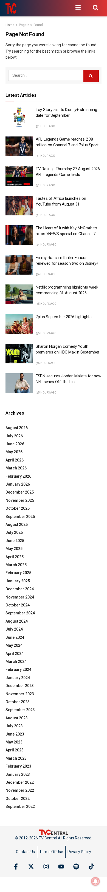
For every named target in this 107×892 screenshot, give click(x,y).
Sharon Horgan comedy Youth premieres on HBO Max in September (67, 349)
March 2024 (16, 661)
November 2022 (19, 790)
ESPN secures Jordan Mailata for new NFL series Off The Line (68, 379)
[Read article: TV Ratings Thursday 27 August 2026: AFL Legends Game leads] (19, 176)
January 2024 (17, 678)
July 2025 (14, 532)
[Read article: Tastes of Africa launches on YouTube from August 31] (19, 205)
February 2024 (18, 669)
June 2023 (14, 734)
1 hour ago (46, 126)
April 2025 (14, 557)
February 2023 (18, 766)
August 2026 (16, 428)
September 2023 (20, 710)
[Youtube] (61, 866)
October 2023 (17, 702)
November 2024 (19, 597)
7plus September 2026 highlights (64, 316)
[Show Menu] (78, 7)
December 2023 (19, 685)
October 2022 (17, 798)
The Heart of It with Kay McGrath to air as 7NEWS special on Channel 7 (66, 231)
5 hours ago (47, 303)
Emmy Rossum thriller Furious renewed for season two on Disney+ (67, 260)
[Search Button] (95, 7)
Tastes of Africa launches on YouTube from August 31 (61, 201)
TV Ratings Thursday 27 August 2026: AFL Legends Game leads (68, 171)
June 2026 (14, 444)
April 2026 (14, 460)
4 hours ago (47, 244)
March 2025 (16, 565)
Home (10, 25)
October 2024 (17, 605)
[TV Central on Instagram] (46, 866)
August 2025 (16, 524)
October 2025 (17, 508)
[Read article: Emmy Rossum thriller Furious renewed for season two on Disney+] (19, 265)
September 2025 (20, 516)
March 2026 (16, 468)
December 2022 (19, 782)
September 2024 (20, 613)
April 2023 (14, 750)
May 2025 (13, 548)
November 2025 (19, 500)
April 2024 (14, 653)
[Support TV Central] (53, 832)
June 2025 (14, 540)
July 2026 (14, 436)
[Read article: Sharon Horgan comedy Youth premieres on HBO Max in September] (19, 353)
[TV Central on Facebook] (16, 866)
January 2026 (17, 484)
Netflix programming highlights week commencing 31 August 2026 (67, 290)
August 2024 (16, 621)
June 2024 (14, 637)
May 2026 (13, 452)
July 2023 (14, 726)
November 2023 (19, 694)
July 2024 (14, 629)
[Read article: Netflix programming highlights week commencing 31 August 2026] (19, 294)
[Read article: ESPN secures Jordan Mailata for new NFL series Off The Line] (19, 383)
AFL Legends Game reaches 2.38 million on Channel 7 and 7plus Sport (67, 142)
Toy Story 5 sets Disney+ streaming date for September (66, 112)
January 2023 (17, 774)
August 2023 (16, 718)
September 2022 (20, 806)
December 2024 (19, 589)
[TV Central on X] (31, 866)
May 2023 (13, 742)
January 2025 (17, 581)
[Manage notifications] (95, 881)
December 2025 (19, 492)
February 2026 (18, 476)
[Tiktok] (91, 866)
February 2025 (18, 573)
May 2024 (13, 645)
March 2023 (16, 758)
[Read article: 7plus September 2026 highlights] (19, 324)
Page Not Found (31, 25)
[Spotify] (76, 866)
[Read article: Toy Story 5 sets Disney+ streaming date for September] (19, 117)
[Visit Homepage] (10, 8)
